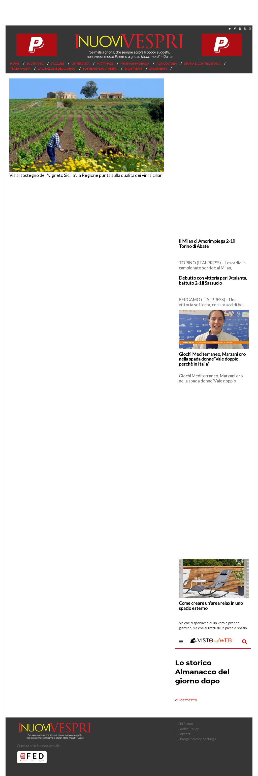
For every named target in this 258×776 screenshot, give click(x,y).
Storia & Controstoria (202, 63)
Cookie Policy (188, 729)
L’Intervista (80, 63)
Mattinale (105, 63)
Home (14, 63)
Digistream (133, 68)
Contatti (184, 734)
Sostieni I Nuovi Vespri (100, 68)
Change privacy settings (197, 739)
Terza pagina (20, 68)
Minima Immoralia (134, 63)
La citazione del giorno (57, 68)
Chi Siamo (185, 724)
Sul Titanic (35, 63)
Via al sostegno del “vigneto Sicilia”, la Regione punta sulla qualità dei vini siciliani (86, 175)
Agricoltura (166, 63)
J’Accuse (57, 63)
